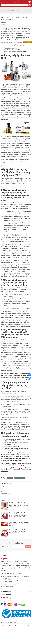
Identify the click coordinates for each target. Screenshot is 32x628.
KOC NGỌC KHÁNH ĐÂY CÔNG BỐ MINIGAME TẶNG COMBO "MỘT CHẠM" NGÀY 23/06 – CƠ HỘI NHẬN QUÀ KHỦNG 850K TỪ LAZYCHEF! (19, 515)
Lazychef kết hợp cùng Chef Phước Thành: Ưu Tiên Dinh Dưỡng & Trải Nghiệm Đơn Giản (18, 531)
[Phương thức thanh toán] (13, 604)
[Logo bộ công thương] (16, 613)
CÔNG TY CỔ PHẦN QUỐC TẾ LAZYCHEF (20, 621)
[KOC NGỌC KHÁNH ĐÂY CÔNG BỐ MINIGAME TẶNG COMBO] (4, 515)
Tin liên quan (5, 500)
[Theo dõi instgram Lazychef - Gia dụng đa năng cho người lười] (10, 598)
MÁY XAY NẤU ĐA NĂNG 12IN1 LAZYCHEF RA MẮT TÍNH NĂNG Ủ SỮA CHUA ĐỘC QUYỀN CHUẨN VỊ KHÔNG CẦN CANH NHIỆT (19, 505)
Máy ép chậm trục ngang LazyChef (19, 465)
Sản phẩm (3, 486)
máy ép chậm (10, 477)
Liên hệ (2, 496)
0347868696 (13, 584)
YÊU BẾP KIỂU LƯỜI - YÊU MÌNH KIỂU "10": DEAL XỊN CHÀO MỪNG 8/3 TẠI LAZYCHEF (19, 524)
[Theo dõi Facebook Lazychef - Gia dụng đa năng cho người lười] (1, 598)
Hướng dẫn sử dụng (5, 493)
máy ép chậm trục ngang (20, 477)
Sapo (15, 622)
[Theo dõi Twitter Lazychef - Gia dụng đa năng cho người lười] (4, 598)
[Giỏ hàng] (29, 2)
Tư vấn (2, 489)
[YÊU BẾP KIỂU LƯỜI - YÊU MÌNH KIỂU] (4, 524)
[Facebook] (29, 374)
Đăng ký (28, 546)
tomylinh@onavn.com (11, 586)
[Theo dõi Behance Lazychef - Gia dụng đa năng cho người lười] (7, 598)
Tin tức (2, 491)
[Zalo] (29, 378)
